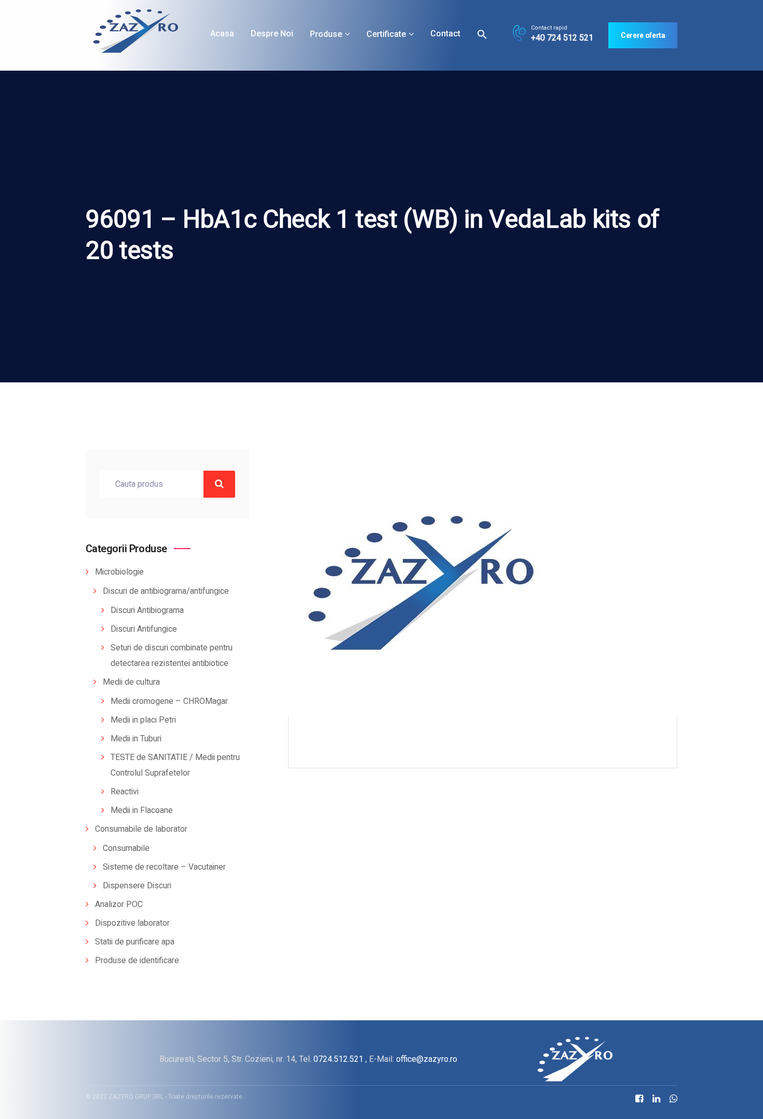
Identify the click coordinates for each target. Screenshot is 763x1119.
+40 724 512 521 (562, 38)
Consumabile (126, 848)
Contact (445, 33)
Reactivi (125, 791)
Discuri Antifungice (144, 629)
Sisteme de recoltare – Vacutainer (164, 867)
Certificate (386, 34)
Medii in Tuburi (136, 738)
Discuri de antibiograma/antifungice (166, 591)
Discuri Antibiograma (147, 610)
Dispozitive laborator (132, 923)
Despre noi (272, 33)
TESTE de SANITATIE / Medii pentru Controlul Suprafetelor (175, 765)
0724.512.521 (338, 1059)
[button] (482, 34)
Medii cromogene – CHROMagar (169, 701)
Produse (326, 34)
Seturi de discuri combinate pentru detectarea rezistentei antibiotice (172, 656)
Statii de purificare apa (134, 942)
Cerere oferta (643, 35)
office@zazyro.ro (426, 1059)
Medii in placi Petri (143, 720)
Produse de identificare (137, 960)
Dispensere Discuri (137, 886)
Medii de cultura (131, 682)
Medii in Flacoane (142, 810)
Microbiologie (119, 572)
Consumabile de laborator (141, 829)
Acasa (222, 33)
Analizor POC (119, 904)
